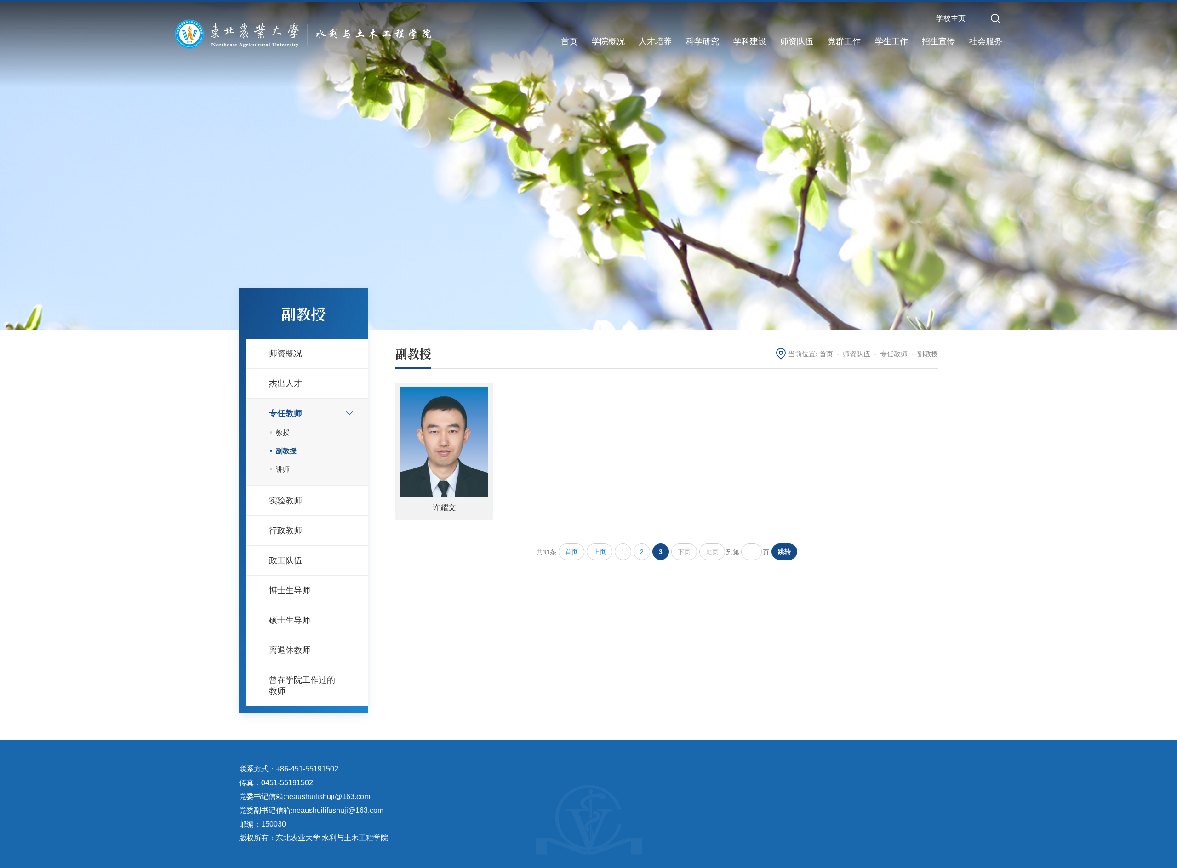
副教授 (286, 451)
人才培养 (655, 41)
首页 (569, 41)
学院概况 (608, 41)
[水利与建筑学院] (307, 33)
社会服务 (985, 41)
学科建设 (749, 41)
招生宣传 (938, 41)
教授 (283, 432)
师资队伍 (796, 41)
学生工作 (891, 41)
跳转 (784, 551)
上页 (599, 551)
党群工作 (844, 41)
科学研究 (702, 41)
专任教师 (894, 354)
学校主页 (951, 18)
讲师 (283, 469)
